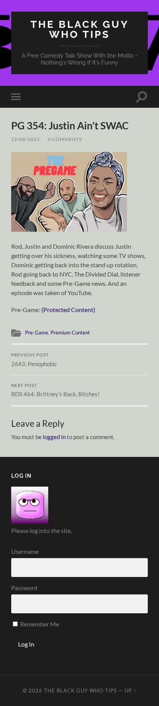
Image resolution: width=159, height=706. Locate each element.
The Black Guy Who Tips (79, 29)
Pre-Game (36, 332)
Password (24, 587)
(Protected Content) (68, 309)
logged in (54, 436)
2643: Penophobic (34, 360)
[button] (69, 192)
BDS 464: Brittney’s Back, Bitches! (55, 390)
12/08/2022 (25, 139)
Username (25, 551)
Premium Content (70, 332)
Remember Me (39, 624)
